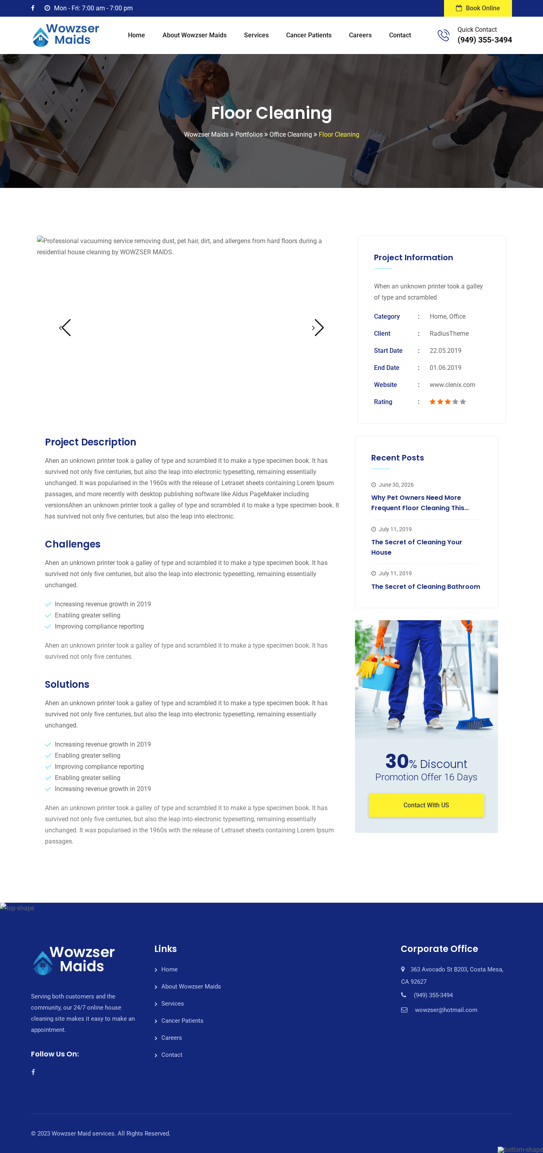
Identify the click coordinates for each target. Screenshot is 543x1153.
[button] (65, 328)
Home (136, 35)
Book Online (483, 8)
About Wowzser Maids (195, 35)
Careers (360, 35)
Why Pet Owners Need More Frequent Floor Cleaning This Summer (417, 507)
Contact (400, 35)
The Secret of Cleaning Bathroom (425, 586)
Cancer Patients (309, 35)
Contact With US (426, 805)
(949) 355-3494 (485, 39)
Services (256, 35)
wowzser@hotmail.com (446, 1010)
